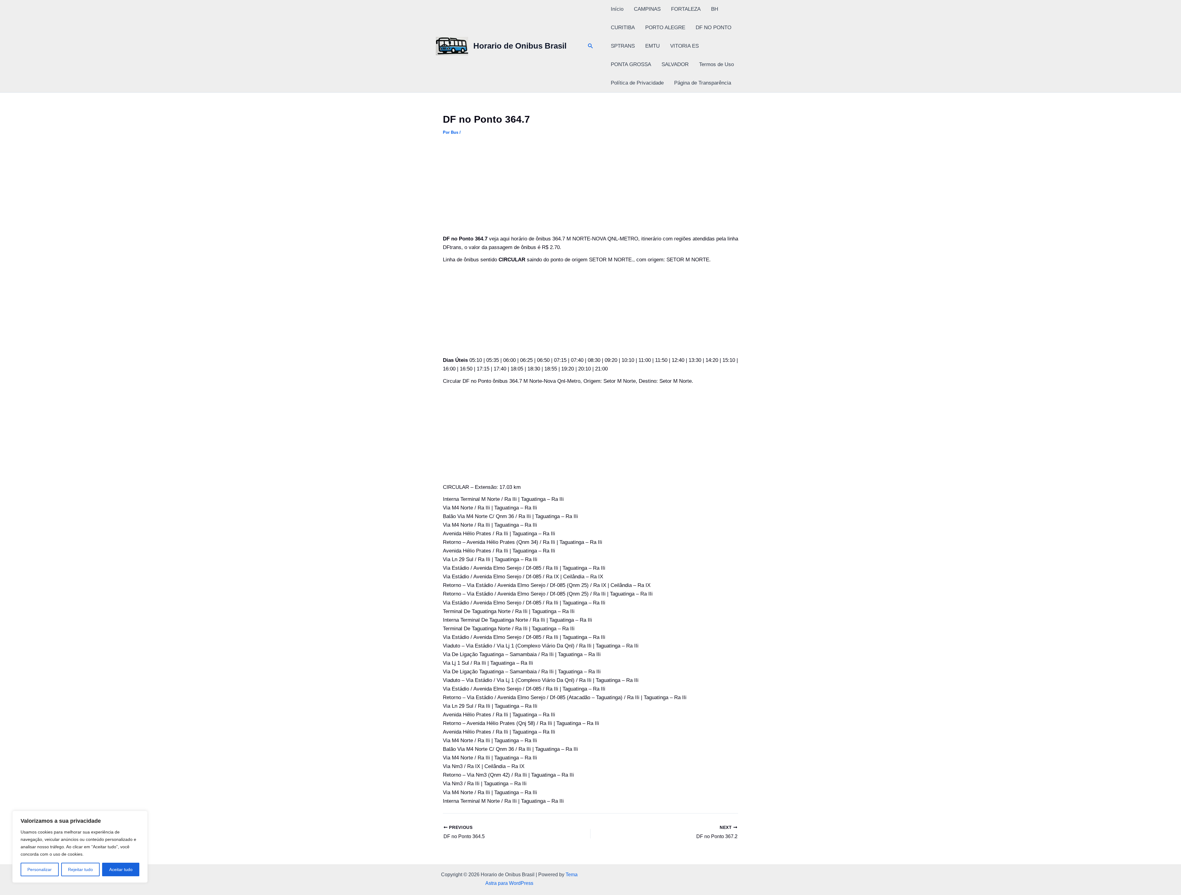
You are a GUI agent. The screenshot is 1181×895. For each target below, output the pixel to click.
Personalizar (39, 869)
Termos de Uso (716, 64)
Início (617, 9)
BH (714, 9)
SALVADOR (675, 64)
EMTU (652, 46)
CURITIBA (623, 27)
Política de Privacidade (637, 83)
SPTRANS (623, 46)
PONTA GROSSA (631, 64)
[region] (80, 847)
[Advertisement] (590, 189)
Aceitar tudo (121, 869)
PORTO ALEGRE (665, 27)
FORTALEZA (686, 9)
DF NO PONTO (713, 27)
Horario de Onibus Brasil (520, 45)
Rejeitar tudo (80, 869)
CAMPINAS (647, 9)
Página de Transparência (702, 83)
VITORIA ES (684, 46)
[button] (590, 46)
